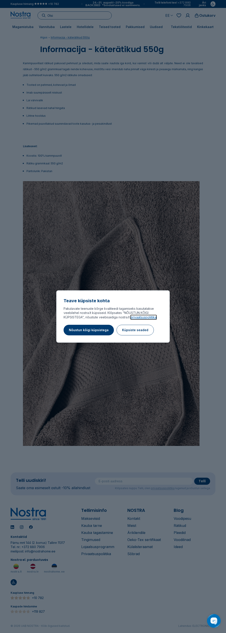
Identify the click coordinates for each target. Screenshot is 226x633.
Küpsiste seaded (135, 330)
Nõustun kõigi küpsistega (89, 330)
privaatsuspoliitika (143, 317)
